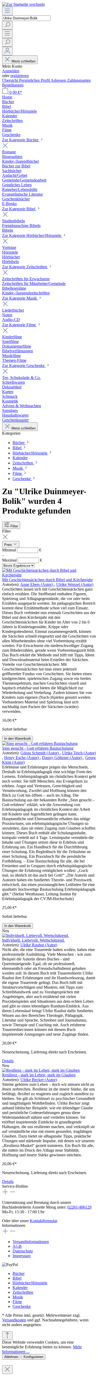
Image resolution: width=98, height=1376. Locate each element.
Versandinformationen (31, 1241)
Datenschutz (23, 1251)
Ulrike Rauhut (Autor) (38, 945)
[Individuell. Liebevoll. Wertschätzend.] (35, 935)
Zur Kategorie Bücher (20, 140)
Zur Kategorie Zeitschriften (25, 267)
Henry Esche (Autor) (22, 757)
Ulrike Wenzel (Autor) (74, 584)
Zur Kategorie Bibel (19, 209)
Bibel (17, 1278)
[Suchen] (7, 25)
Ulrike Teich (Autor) (79, 753)
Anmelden (10, 71)
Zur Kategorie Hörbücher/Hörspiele (32, 235)
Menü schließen (23, 61)
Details (8, 1061)
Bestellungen (13, 85)
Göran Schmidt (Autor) (40, 753)
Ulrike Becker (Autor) (38, 1079)
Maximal (22, 560)
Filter (14, 526)
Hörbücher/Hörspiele (30, 1283)
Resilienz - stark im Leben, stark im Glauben (39, 1075)
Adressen (59, 80)
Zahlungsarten (79, 80)
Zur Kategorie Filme (19, 325)
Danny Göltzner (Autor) (62, 757)
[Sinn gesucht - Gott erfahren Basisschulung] (40, 743)
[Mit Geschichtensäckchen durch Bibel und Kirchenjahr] (49, 575)
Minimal (21, 550)
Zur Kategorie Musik (20, 298)
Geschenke (22, 1306)
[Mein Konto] (7, 51)
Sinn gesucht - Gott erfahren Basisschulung (37, 748)
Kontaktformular (43, 1220)
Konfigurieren (33, 1357)
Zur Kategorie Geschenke (24, 365)
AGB (17, 1246)
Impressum (22, 1255)
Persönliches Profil (35, 80)
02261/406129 (79, 1207)
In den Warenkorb (17, 739)
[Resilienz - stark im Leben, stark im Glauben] (41, 1070)
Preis (8, 545)
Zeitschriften (23, 1292)
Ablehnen (11, 1357)
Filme (17, 1301)
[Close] (7, 1369)
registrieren (19, 75)
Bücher (19, 1273)
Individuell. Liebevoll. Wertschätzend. (33, 940)
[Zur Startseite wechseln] (23, 4)
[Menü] (7, 11)
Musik (18, 1297)
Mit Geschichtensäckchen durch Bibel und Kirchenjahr (47, 580)
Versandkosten (14, 1320)
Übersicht (10, 80)
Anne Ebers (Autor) (37, 584)
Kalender (20, 1287)
